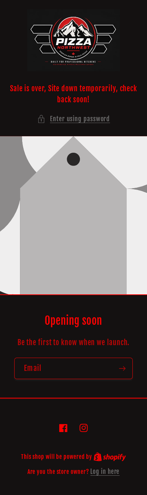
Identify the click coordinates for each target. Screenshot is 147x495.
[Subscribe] (122, 368)
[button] (73, 119)
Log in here (105, 471)
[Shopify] (109, 456)
